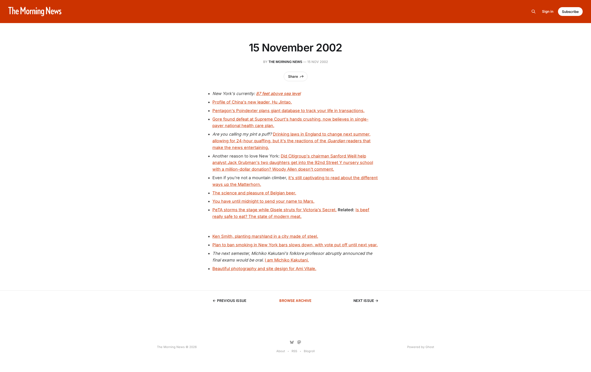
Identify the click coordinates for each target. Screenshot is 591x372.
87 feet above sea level (278, 93)
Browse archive (295, 300)
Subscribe (570, 11)
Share (293, 76)
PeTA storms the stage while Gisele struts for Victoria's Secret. (274, 209)
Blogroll (309, 351)
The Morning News (285, 62)
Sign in (547, 11)
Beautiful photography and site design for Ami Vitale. (264, 268)
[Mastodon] (299, 342)
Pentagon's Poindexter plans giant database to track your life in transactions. (288, 110)
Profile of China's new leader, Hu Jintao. (252, 102)
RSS (294, 351)
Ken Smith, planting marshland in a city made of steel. (265, 236)
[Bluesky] (292, 342)
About (280, 351)
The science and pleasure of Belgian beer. (254, 192)
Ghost (429, 347)
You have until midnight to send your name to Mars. (263, 201)
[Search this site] (533, 11)
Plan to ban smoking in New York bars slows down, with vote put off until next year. (295, 244)
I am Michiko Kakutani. (287, 260)
